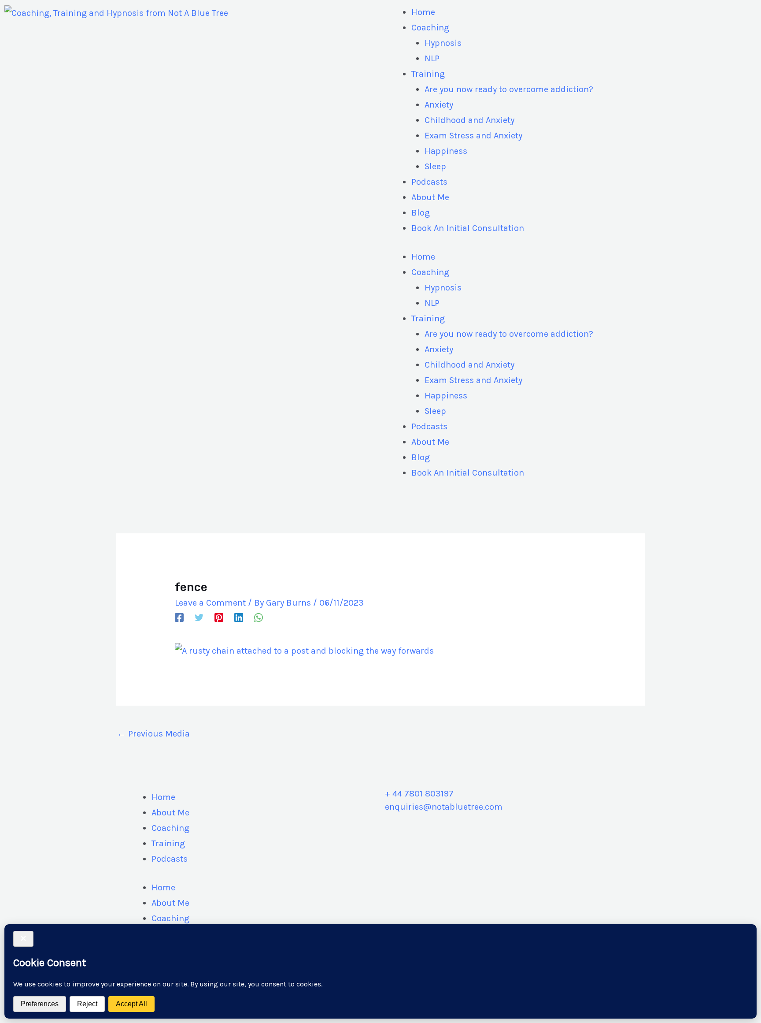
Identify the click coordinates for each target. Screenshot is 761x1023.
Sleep (435, 166)
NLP (432, 58)
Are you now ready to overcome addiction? (509, 89)
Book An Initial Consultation (467, 228)
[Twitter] (199, 617)
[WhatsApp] (258, 617)
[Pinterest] (218, 617)
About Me (430, 197)
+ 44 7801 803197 (419, 794)
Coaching (430, 27)
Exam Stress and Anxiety (473, 135)
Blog (420, 213)
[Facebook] (179, 617)
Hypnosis (443, 43)
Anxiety (439, 105)
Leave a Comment (210, 603)
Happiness (446, 151)
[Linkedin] (238, 617)
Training (428, 74)
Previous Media (153, 734)
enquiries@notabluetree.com (443, 807)
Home (423, 12)
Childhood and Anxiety (469, 120)
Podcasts (429, 182)
